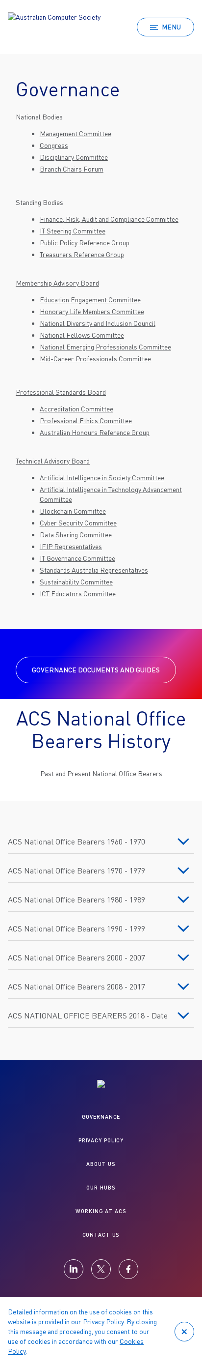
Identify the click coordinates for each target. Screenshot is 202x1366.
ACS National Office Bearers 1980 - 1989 (76, 899)
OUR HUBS (100, 1187)
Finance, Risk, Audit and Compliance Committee (109, 219)
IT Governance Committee (77, 558)
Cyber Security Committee (78, 523)
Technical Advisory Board (53, 461)
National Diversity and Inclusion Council (97, 323)
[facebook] (128, 1269)
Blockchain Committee (73, 511)
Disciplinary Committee (74, 157)
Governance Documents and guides (96, 670)
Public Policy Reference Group (84, 242)
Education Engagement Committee (90, 299)
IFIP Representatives (71, 546)
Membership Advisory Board (57, 283)
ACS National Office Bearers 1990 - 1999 (76, 928)
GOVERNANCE (101, 1116)
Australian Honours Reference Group (95, 432)
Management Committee (75, 133)
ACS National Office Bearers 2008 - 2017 (76, 986)
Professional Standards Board (61, 392)
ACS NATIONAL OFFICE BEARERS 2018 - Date (88, 1015)
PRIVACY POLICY (101, 1140)
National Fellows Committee (82, 335)
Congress (54, 145)
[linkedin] (73, 1269)
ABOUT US (101, 1164)
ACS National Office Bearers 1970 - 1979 (76, 870)
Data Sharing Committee (76, 534)
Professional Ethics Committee (86, 420)
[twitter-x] (101, 1269)
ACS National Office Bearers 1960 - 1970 (76, 841)
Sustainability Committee (76, 582)
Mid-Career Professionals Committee (95, 358)
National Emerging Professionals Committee (105, 347)
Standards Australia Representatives (94, 570)
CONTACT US (101, 1234)
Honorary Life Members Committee (92, 311)
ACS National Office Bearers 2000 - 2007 (76, 957)
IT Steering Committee (72, 231)
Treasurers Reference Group (82, 254)
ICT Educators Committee (78, 593)
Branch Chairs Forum (71, 169)
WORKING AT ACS (101, 1211)
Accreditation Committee (76, 409)
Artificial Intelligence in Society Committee (102, 477)
